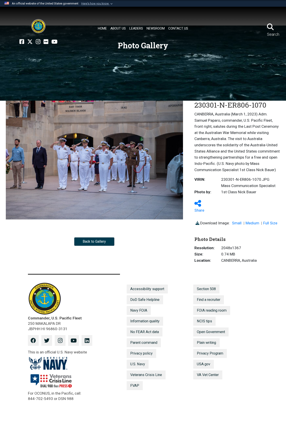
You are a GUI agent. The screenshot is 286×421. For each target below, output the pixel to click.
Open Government (211, 332)
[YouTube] (54, 42)
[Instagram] (38, 42)
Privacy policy (141, 353)
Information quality (145, 321)
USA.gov (203, 364)
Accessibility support (147, 289)
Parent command (143, 342)
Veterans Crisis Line (146, 375)
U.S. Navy (137, 364)
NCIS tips (204, 321)
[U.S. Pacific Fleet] (38, 26)
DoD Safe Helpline (145, 300)
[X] (30, 42)
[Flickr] (46, 42)
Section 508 (206, 289)
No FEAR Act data (144, 332)
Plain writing (206, 342)
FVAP (134, 385)
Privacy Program (210, 353)
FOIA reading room (212, 310)
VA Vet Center (208, 375)
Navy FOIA (138, 310)
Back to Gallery (94, 241)
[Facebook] (21, 42)
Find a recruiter (208, 300)
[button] (97, 3)
